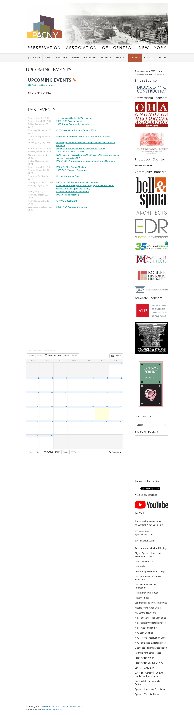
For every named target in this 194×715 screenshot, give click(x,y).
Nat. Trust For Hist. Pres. (147, 627)
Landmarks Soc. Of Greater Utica (151, 602)
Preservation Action (144, 657)
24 (52, 421)
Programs (90, 57)
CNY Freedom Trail (144, 561)
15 (121, 392)
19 (79, 407)
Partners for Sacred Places (148, 652)
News (48, 57)
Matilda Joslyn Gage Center (148, 607)
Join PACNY (34, 57)
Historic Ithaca (142, 597)
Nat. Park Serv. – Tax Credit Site (150, 617)
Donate (135, 57)
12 (79, 392)
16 (38, 407)
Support (121, 57)
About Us (106, 57)
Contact (149, 57)
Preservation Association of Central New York (64, 706)
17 (52, 407)
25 (66, 421)
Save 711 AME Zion (144, 667)
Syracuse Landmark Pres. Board (150, 689)
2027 (74, 355)
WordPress (57, 709)
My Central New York (145, 612)
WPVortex (46, 709)
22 (121, 407)
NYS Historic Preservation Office (151, 637)
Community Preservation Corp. (150, 571)
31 (52, 435)
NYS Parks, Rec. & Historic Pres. (150, 642)
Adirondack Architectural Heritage (151, 548)
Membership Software (48, 350)
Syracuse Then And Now (147, 694)
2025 (32, 355)
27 (93, 421)
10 (52, 392)
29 (121, 421)
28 (107, 421)
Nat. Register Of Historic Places (150, 622)
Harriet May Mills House (146, 592)
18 (66, 407)
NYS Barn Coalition (144, 632)
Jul (40, 355)
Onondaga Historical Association (151, 647)
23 (38, 421)
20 (93, 407)
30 (38, 435)
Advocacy (61, 57)
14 (107, 392)
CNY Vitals (140, 566)
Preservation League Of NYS (149, 662)
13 (93, 392)
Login (162, 57)
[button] (114, 452)
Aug (66, 355)
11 (66, 392)
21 (107, 407)
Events (75, 57)
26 (79, 421)
